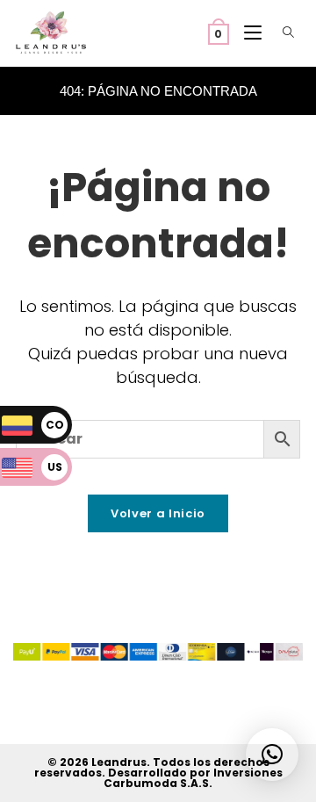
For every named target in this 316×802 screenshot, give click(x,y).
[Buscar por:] (284, 33)
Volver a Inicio (158, 513)
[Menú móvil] (249, 33)
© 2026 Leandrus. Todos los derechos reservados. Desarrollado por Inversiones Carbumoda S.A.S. (158, 773)
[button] (272, 754)
